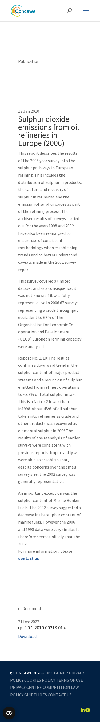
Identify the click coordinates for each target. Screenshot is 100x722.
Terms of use (69, 680)
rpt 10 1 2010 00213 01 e (42, 628)
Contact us (59, 694)
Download (27, 636)
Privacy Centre (26, 687)
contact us (28, 558)
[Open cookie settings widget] (9, 713)
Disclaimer (56, 673)
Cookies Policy (39, 680)
